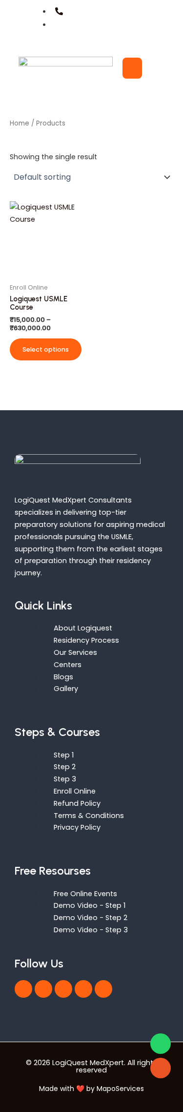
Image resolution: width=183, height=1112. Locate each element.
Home (19, 123)
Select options (45, 349)
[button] (156, 68)
